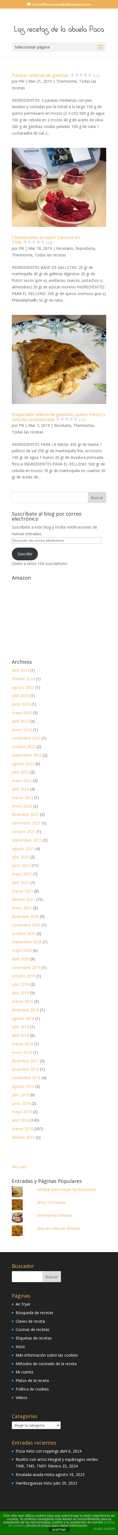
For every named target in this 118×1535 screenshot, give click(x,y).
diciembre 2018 (25, 1009)
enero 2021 (22, 907)
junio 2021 (21, 865)
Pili (21, 81)
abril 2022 (20, 789)
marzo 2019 (22, 1001)
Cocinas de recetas (32, 1329)
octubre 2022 (23, 746)
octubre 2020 (23, 933)
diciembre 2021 (25, 814)
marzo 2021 (22, 891)
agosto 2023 (23, 687)
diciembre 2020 (25, 916)
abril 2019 (20, 992)
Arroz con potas (51, 1202)
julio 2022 (20, 772)
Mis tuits (19, 1166)
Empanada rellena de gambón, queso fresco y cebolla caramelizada (58, 416)
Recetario (64, 248)
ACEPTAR (59, 1529)
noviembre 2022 (26, 738)
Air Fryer (23, 1304)
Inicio (20, 1346)
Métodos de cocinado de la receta (46, 1363)
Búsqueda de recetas (34, 1312)
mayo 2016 (22, 1111)
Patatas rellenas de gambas (55, 75)
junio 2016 (21, 1103)
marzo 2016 (22, 1128)
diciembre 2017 (25, 1060)
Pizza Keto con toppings (37, 1451)
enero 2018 (22, 1052)
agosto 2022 (23, 763)
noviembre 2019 (26, 967)
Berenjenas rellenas (54, 1215)
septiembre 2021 (27, 840)
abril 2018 (20, 1035)
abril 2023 (20, 721)
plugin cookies (104, 1529)
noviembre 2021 (26, 823)
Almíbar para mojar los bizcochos (67, 1189)
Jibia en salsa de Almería (58, 1228)
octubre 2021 (23, 831)
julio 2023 (20, 695)
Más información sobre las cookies (47, 1355)
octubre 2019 (23, 976)
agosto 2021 (23, 848)
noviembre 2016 (26, 1077)
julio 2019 (20, 984)
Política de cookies (32, 1389)
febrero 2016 (23, 1137)
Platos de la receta (32, 1380)
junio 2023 (21, 704)
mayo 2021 (22, 874)
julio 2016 (20, 1094)
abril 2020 (20, 958)
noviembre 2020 (26, 925)
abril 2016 (20, 1120)
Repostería (85, 248)
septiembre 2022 (27, 755)
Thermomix (66, 81)
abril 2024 (20, 670)
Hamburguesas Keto (34, 1483)
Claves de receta (30, 1321)
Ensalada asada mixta (35, 1474)
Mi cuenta (24, 1372)
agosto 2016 (23, 1086)
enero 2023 (22, 729)
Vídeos (21, 1397)
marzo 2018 (22, 1043)
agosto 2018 (23, 1018)
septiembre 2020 (27, 941)
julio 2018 (20, 1026)
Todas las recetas (50, 255)
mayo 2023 (22, 712)
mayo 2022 (22, 780)
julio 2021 (20, 856)
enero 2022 (22, 806)
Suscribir (25, 553)
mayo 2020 (22, 950)
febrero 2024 (23, 678)
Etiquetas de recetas (34, 1338)
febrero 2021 (23, 899)
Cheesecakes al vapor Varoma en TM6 (46, 239)
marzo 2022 (22, 797)
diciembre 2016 (25, 1069)
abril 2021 (20, 882)
